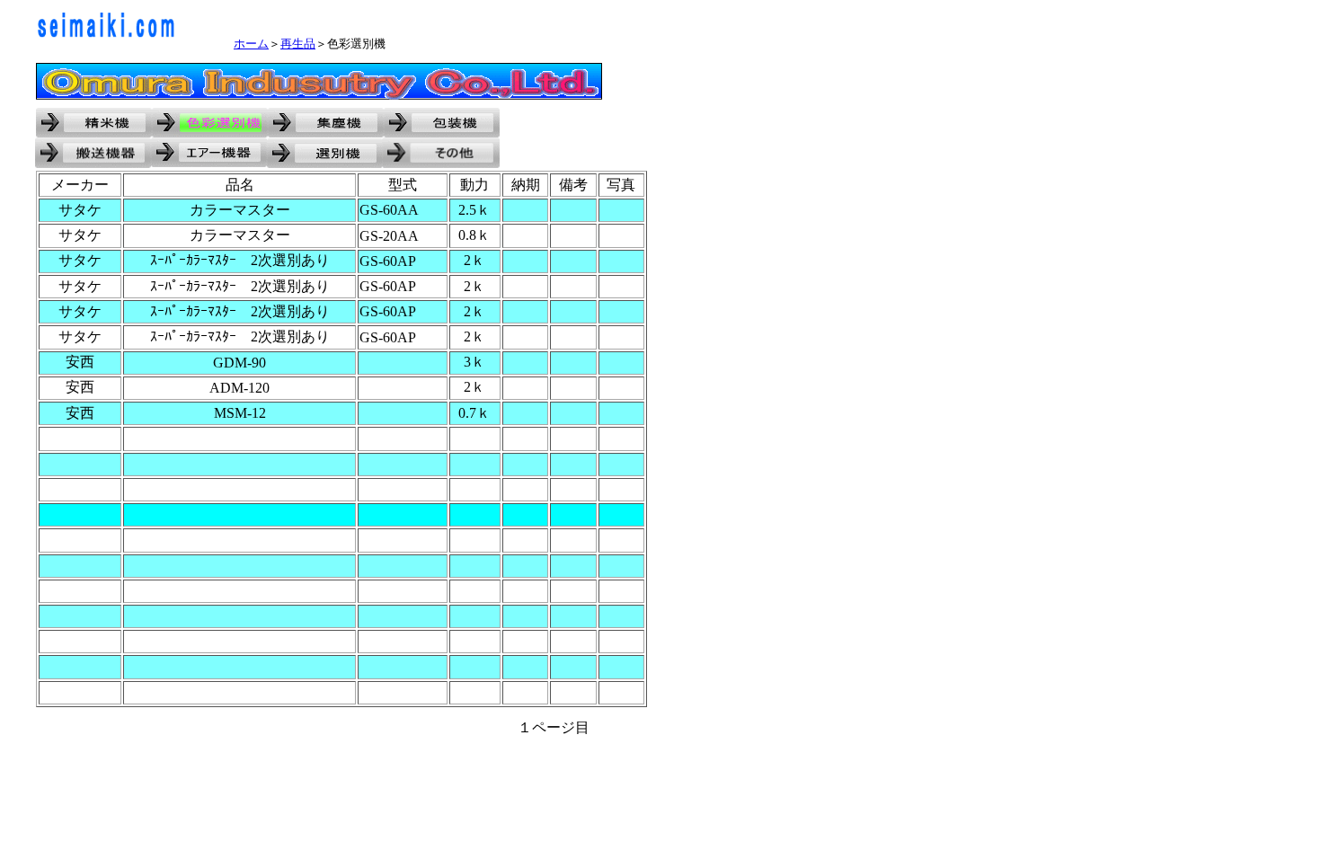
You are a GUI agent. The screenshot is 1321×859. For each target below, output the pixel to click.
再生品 (297, 43)
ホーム (251, 43)
